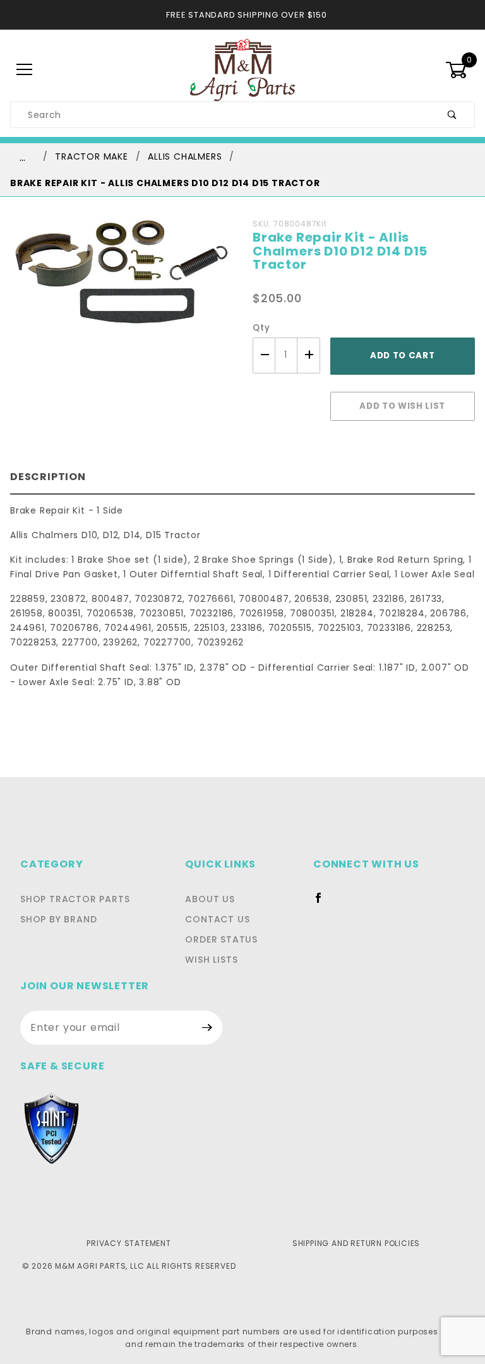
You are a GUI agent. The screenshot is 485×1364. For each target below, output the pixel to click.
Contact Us (217, 919)
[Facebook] (323, 903)
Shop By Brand (58, 919)
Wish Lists (211, 959)
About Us (209, 899)
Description (48, 476)
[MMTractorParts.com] (242, 69)
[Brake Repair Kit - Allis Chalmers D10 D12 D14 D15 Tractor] (121, 280)
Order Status (221, 939)
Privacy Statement (129, 1243)
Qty (261, 328)
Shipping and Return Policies (356, 1243)
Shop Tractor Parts (74, 899)
